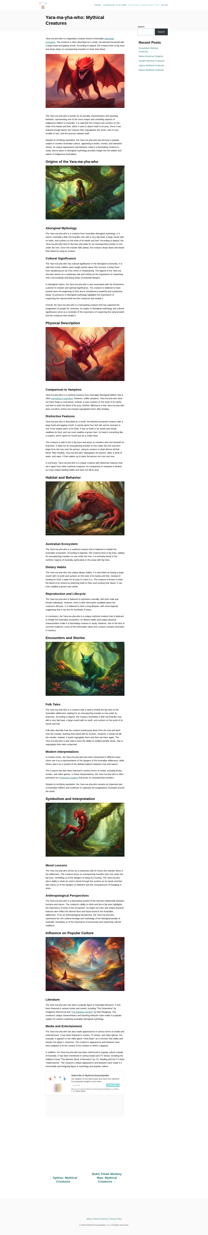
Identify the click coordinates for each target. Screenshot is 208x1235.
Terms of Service (100, 1219)
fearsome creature (69, 777)
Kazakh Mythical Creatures (152, 61)
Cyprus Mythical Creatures (151, 65)
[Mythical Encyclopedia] (58, 5)
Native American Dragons (151, 56)
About (89, 1219)
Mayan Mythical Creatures (151, 70)
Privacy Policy (115, 1219)
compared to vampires (62, 398)
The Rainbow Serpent (82, 1012)
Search (141, 26)
